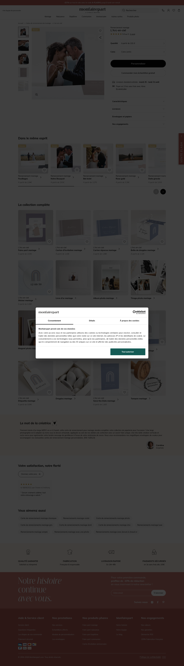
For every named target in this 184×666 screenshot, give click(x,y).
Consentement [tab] (54, 321)
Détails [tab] (92, 321)
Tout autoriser (128, 352)
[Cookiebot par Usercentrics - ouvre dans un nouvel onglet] (135, 312)
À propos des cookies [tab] (129, 321)
